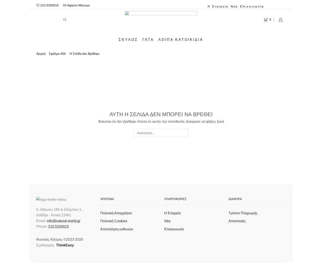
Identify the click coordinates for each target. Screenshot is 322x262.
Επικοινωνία (252, 6)
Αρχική (41, 53)
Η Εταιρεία (218, 6)
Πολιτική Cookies (113, 221)
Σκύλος (128, 40)
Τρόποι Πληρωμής (243, 213)
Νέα (234, 6)
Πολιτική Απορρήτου (116, 213)
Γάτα (148, 40)
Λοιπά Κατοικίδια (180, 40)
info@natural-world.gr (63, 221)
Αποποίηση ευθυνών (116, 229)
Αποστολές (237, 221)
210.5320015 (58, 226)
